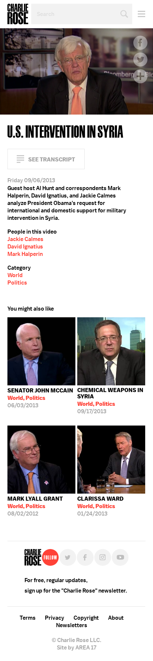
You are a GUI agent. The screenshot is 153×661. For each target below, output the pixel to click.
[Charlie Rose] (33, 557)
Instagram (102, 557)
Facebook (140, 43)
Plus (140, 76)
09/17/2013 (110, 400)
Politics (17, 282)
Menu (138, 14)
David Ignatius (25, 246)
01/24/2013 (100, 506)
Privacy (54, 618)
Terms (28, 618)
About (116, 618)
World (15, 275)
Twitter (140, 59)
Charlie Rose (17, 14)
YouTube (120, 557)
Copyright (86, 618)
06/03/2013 (40, 398)
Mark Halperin (25, 254)
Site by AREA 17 (76, 647)
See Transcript (51, 159)
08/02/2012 (35, 506)
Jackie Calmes (25, 239)
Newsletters (71, 625)
